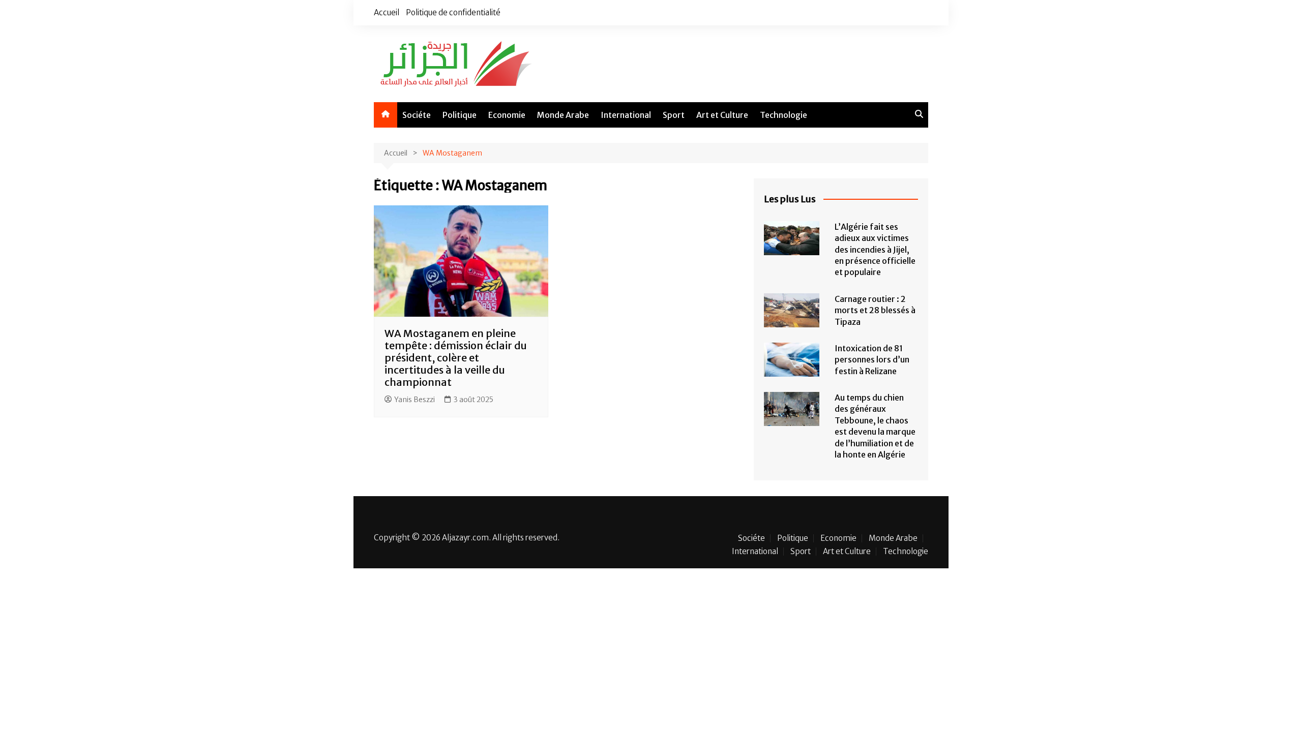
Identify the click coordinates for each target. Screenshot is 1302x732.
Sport (674, 115)
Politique (459, 115)
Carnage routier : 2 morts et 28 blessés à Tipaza (875, 310)
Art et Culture (722, 115)
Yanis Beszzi (414, 399)
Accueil (386, 12)
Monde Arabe (563, 115)
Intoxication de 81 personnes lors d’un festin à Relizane (872, 359)
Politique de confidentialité (453, 12)
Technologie (783, 115)
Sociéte (416, 115)
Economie (506, 115)
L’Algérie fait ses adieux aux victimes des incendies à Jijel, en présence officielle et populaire (875, 250)
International (626, 115)
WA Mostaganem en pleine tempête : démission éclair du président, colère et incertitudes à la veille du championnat (455, 357)
